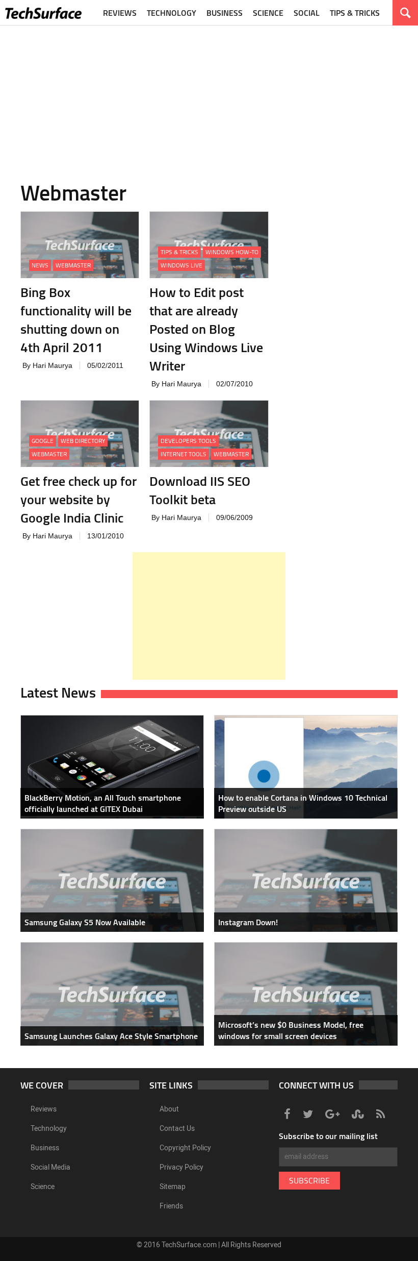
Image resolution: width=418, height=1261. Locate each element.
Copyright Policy (185, 1148)
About (169, 1109)
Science (268, 13)
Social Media (50, 1167)
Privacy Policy (181, 1167)
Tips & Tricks (355, 13)
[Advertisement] (209, 97)
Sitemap (173, 1186)
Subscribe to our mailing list (328, 1136)
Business (224, 13)
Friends (171, 1206)
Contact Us (177, 1128)
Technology (171, 13)
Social (307, 13)
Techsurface (43, 13)
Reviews (120, 13)
